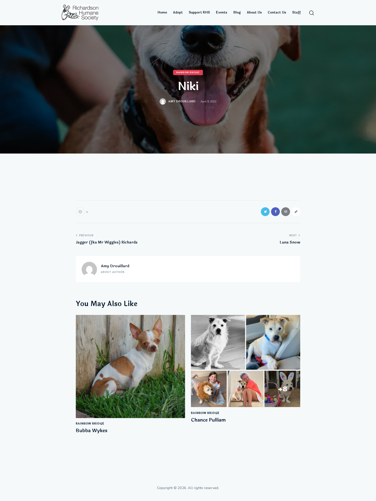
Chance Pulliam (208, 420)
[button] (82, 211)
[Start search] (311, 13)
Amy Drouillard (115, 266)
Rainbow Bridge (188, 72)
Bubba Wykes (91, 431)
